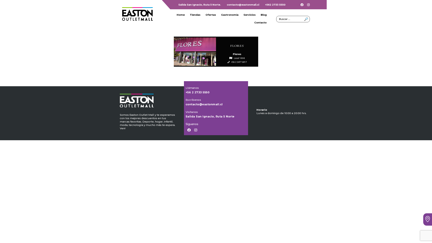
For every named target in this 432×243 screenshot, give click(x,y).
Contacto (260, 22)
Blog (264, 14)
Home (181, 14)
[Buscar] (293, 18)
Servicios (250, 14)
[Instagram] (308, 5)
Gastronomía (229, 14)
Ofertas (211, 14)
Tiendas (195, 14)
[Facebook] (302, 5)
